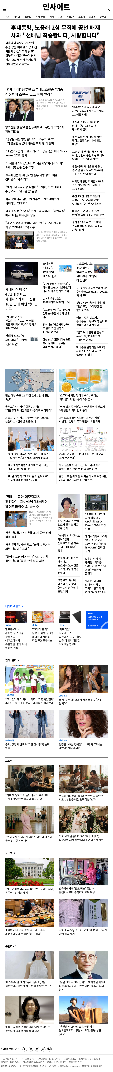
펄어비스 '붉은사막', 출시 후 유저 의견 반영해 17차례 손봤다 (56, 328)
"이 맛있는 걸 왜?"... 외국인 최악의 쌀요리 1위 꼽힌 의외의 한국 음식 (82, 408)
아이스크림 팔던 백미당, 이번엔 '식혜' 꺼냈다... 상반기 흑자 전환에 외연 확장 (80, 419)
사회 (60, 16)
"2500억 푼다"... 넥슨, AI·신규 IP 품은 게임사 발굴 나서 (57, 313)
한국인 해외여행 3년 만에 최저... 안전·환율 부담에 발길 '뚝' (29, 467)
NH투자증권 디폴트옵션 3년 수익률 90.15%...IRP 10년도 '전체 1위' (92, 291)
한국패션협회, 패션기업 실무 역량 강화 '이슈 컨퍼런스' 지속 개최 (31, 177)
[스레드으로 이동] (43, 1049)
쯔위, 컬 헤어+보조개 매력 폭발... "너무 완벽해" (80, 701)
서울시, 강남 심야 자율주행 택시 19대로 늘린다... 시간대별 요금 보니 (27, 419)
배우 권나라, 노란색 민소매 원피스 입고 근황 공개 (68, 524)
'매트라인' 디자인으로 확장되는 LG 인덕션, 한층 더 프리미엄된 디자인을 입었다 (70, 636)
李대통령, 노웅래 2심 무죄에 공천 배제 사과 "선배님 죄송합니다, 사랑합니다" (55, 31)
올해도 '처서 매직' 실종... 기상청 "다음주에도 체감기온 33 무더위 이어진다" (28, 408)
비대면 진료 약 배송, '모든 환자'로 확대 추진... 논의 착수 (88, 213)
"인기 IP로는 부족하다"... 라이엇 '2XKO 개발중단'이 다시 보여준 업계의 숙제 (57, 287)
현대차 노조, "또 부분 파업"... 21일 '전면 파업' (16, 340)
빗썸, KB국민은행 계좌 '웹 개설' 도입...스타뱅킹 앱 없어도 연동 (90, 306)
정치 (52, 16)
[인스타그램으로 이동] (37, 1049)
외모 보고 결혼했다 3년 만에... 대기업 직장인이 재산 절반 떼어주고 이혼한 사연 (81, 838)
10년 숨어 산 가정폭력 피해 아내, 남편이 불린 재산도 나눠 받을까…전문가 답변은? (88, 155)
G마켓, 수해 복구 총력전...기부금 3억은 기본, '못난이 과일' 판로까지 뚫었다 (95, 566)
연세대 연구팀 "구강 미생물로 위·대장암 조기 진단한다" (81, 456)
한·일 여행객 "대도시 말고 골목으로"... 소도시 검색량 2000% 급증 (29, 478)
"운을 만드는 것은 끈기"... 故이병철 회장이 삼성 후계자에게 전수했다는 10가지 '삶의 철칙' (82, 985)
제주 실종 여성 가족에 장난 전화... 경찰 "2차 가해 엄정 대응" (87, 140)
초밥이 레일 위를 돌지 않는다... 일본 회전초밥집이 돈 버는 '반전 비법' (25, 932)
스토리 (81, 16)
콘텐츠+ (104, 16)
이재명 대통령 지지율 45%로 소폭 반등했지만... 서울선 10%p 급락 (88, 185)
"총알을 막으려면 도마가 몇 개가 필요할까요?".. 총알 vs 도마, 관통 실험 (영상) (80, 1030)
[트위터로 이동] (31, 1049)
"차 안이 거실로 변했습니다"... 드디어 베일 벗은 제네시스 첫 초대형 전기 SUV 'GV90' (21, 322)
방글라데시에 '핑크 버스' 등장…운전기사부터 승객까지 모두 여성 (77, 890)
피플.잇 (70, 16)
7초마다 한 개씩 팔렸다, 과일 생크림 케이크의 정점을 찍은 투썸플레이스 (43, 634)
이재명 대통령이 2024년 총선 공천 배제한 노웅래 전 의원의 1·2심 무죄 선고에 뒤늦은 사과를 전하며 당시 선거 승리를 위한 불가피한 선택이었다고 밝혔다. (21, 53)
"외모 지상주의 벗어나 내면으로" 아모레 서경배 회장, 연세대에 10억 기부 (33, 225)
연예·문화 (40, 16)
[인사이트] (56, 7)
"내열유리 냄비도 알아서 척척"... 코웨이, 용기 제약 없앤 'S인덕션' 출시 (95, 586)
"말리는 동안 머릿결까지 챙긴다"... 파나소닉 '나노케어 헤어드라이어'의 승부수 (26, 501)
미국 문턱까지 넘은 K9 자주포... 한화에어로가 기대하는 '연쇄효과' (32, 201)
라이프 (17, 16)
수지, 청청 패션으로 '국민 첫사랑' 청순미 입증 (27, 746)
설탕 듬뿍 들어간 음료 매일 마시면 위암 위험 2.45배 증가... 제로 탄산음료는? (83, 478)
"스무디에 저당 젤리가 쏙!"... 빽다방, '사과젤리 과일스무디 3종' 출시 (79, 397)
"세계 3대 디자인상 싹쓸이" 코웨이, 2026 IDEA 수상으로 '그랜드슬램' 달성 (33, 189)
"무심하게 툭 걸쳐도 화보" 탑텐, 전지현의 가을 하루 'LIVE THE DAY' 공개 (69, 543)
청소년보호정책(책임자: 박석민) (32, 1066)
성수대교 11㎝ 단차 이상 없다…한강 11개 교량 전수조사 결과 (85, 125)
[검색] (108, 10)
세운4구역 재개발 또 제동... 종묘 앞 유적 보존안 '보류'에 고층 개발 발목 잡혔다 (87, 170)
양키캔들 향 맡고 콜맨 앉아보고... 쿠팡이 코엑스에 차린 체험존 (34, 129)
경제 (7, 16)
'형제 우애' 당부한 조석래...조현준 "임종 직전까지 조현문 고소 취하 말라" (34, 92)
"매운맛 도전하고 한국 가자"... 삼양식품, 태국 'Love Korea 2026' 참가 (36, 153)
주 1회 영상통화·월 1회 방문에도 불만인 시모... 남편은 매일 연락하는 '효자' (81, 797)
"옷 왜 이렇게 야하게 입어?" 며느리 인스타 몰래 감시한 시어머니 (28, 838)
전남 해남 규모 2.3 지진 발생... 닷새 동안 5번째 (27, 397)
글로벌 (92, 16)
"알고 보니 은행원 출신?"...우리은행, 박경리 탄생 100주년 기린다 (91, 336)
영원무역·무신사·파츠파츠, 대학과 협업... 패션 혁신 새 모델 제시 (68, 585)
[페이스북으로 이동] (25, 1049)
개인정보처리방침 (8, 1066)
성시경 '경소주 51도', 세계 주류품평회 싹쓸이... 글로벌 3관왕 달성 (87, 225)
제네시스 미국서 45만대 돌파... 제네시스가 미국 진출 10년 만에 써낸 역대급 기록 (21, 299)
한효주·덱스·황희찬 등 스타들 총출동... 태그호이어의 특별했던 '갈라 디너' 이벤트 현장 (16, 638)
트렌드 (28, 16)
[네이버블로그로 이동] (49, 1049)
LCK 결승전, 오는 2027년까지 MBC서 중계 (56, 300)
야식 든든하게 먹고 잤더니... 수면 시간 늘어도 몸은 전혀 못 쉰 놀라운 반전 (80, 467)
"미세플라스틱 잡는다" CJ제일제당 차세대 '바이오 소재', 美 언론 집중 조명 (34, 165)
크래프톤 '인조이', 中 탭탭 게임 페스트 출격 (49, 270)
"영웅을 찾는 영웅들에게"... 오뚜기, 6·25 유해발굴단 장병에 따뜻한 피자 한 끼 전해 (29, 141)
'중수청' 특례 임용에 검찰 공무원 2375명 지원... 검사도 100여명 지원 (88, 110)
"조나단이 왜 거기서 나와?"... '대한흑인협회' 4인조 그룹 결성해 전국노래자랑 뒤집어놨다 (29, 701)
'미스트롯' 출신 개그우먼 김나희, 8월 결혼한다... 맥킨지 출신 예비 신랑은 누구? (28, 984)
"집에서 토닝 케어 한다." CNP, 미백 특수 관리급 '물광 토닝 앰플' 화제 (26, 559)
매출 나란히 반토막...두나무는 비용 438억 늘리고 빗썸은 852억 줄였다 (91, 321)
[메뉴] (4, 10)
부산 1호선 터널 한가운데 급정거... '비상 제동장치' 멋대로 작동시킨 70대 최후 (86, 199)
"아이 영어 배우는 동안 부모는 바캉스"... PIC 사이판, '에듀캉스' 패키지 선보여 (30, 456)
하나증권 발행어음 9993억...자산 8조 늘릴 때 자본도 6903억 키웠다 (91, 350)
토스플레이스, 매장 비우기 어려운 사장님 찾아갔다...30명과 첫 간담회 (86, 272)
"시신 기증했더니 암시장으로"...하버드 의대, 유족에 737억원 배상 (29, 890)
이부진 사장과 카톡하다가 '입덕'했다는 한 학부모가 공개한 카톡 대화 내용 (28, 1029)
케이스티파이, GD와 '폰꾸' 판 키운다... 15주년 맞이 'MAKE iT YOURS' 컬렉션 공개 (96, 543)
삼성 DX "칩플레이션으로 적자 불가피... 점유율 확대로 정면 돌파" (56, 343)
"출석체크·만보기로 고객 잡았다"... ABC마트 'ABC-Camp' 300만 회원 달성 (96, 521)
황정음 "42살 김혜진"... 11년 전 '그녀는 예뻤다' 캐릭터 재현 (80, 746)
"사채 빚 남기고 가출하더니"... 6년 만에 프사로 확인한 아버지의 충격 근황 (27, 797)
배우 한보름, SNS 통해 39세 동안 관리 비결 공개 (28, 535)
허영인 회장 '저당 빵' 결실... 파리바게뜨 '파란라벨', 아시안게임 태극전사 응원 (35, 213)
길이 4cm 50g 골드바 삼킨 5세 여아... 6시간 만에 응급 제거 (83, 932)
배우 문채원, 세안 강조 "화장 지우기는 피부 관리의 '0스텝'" (27, 547)
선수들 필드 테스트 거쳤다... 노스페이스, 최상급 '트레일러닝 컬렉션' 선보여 (68, 565)
